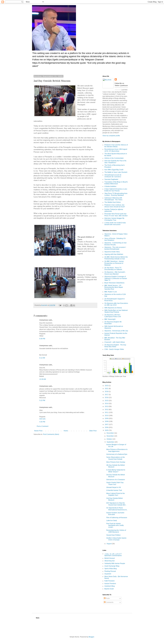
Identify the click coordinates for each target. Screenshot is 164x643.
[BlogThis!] (66, 305)
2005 (107, 430)
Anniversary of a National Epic (116, 454)
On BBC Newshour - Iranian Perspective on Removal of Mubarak (114, 263)
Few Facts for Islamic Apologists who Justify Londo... (115, 525)
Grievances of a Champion (115, 479)
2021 (107, 388)
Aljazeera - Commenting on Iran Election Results (115, 243)
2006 (107, 427)
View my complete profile (111, 136)
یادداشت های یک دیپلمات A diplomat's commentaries (113, 554)
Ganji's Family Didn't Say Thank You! (115, 483)
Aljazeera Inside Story (112, 252)
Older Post (92, 431)
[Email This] (64, 305)
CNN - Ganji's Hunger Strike (114, 349)
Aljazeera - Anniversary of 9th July (116, 331)
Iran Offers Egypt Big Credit (113, 170)
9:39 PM (42, 339)
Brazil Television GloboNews (114, 283)
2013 (107, 406)
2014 (107, 403)
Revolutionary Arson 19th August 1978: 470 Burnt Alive (115, 150)
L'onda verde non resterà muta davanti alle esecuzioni (115, 223)
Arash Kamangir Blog (111, 566)
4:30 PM (42, 422)
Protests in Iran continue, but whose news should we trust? (114, 206)
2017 (107, 394)
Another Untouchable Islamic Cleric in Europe (116, 539)
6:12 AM (42, 358)
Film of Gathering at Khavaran (116, 517)
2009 (107, 418)
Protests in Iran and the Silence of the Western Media (116, 146)
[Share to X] (69, 305)
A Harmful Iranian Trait (114, 490)
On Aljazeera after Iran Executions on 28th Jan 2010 (116, 304)
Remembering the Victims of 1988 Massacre (116, 531)
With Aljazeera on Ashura (113, 308)
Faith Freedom (109, 581)
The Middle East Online (112, 202)
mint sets (42, 419)
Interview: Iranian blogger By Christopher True (114, 219)
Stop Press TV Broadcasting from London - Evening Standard (115, 194)
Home (66, 431)
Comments (109, 602)
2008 (107, 421)
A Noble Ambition (110, 186)
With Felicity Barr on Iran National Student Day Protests (116, 311)
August (109, 544)
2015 (107, 400)
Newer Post (38, 431)
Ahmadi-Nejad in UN (113, 487)
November (110, 436)
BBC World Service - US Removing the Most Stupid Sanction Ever (113, 287)
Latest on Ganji (111, 520)
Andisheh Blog (109, 586)
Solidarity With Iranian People (114, 563)
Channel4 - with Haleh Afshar (114, 342)
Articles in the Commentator (114, 158)
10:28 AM (42, 379)
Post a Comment (42, 426)
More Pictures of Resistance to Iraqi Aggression (116, 450)
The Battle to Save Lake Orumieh (115, 172)
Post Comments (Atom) (51, 434)
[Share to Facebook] (71, 305)
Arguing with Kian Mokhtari (113, 254)
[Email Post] (60, 305)
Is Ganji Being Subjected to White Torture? (115, 471)
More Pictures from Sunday (115, 462)
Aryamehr (107, 574)
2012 (107, 409)
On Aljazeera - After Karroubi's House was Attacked (114, 273)
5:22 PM (42, 400)
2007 (107, 424)
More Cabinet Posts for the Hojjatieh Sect (115, 494)
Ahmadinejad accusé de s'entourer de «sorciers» (112, 176)
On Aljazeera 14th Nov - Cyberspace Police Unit (112, 315)
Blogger (91, 637)
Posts (107, 598)
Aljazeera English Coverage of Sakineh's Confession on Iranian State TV (115, 278)
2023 (107, 386)
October (109, 439)
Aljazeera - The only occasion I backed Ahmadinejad (115, 248)
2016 (107, 397)
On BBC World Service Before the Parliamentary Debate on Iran (116, 258)
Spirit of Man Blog (110, 568)
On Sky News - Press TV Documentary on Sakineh (113, 268)
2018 (107, 391)
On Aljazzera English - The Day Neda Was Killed (115, 346)
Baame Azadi (109, 589)
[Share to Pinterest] (74, 305)
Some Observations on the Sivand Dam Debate (115, 458)
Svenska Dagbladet (111, 179)
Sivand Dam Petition (113, 535)
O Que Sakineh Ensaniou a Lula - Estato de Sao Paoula (116, 190)
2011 (107, 412)
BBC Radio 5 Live (110, 292)
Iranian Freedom (110, 583)
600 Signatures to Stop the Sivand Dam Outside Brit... (116, 504)
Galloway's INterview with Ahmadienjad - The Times (113, 199)
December (110, 433)
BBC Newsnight (109, 319)
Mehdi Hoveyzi (109, 558)
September (111, 442)
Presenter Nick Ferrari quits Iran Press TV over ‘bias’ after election (116, 214)
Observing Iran (109, 561)
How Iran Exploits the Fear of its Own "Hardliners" (115, 161)
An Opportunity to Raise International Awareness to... (117, 509)
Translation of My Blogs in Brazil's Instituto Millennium (116, 183)
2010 (107, 415)
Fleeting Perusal (110, 571)
